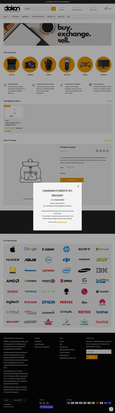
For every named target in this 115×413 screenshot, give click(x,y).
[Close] (78, 186)
